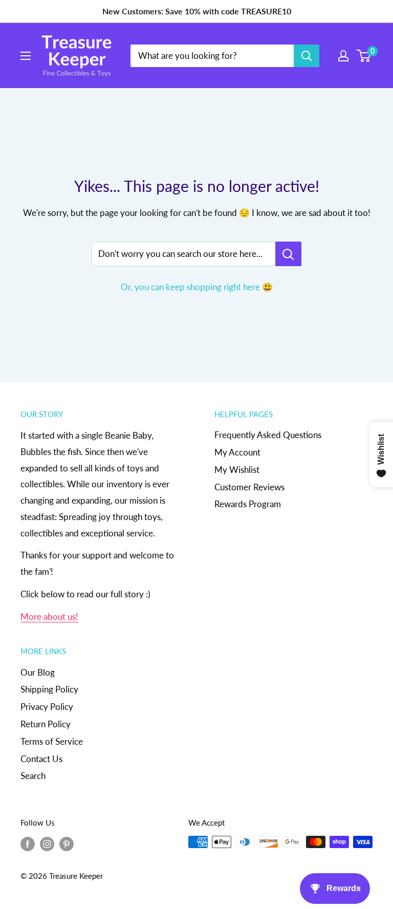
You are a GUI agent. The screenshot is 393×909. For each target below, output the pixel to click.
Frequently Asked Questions (267, 434)
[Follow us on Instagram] (47, 843)
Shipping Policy (49, 689)
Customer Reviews (249, 487)
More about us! (49, 616)
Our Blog (37, 672)
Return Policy (45, 724)
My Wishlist (236, 469)
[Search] (306, 56)
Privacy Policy (46, 706)
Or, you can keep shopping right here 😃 (197, 287)
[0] (364, 56)
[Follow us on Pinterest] (66, 843)
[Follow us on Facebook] (27, 843)
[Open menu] (25, 56)
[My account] (343, 55)
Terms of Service (51, 741)
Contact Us (41, 758)
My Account (237, 452)
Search (33, 775)
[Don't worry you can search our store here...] (288, 254)
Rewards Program (247, 504)
